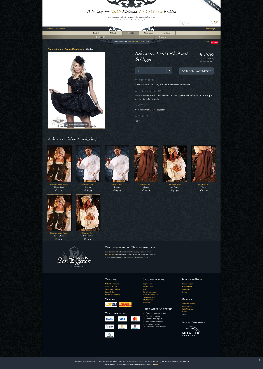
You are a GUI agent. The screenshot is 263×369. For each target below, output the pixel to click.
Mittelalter (113, 33)
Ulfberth (184, 311)
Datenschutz (148, 286)
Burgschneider (187, 306)
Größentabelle (60, 29)
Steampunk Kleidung (112, 289)
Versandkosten (148, 297)
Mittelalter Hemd (88, 184)
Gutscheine (49, 29)
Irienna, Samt (59, 187)
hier (156, 364)
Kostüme (166, 33)
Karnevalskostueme (112, 294)
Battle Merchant (187, 309)
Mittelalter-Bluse (175, 184)
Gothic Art (162, 37)
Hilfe (147, 41)
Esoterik (96, 33)
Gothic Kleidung (101, 37)
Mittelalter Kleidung (112, 284)
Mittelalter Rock (146, 184)
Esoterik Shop (110, 292)
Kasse (142, 41)
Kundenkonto (110, 254)
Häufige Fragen (187, 284)
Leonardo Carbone (188, 303)
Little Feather (175, 187)
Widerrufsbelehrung (150, 294)
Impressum (147, 284)
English (206, 41)
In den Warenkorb (198, 71)
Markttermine (148, 300)
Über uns (146, 302)
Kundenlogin (210, 29)
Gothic (130, 33)
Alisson (146, 187)
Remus (88, 187)
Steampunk (148, 33)
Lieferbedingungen (150, 292)
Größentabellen (187, 286)
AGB (145, 289)
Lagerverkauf (186, 289)
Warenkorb (134, 41)
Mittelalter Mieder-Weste (59, 184)
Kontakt (184, 292)
